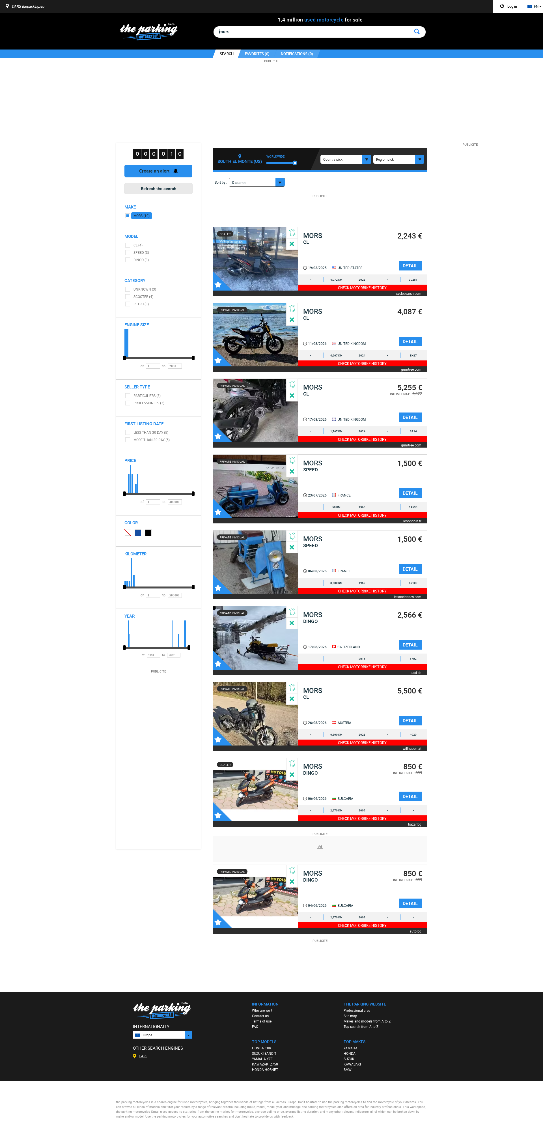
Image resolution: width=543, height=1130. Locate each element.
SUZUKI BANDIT (264, 1053)
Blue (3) (138, 533)
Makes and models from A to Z (367, 1021)
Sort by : (221, 182)
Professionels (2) (148, 403)
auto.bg (415, 931)
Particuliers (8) (147, 395)
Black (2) (148, 533)
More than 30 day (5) (151, 439)
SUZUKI (349, 1058)
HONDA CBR (261, 1048)
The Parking (152, 33)
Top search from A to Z (361, 1026)
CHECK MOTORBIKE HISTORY (362, 287)
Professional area (357, 1010)
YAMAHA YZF (262, 1058)
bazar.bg (414, 824)
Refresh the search (158, 188)
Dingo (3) (141, 259)
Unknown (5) (127, 532)
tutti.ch (416, 672)
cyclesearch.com (408, 293)
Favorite (222, 281)
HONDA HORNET (265, 1069)
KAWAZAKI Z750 (265, 1064)
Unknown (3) (144, 289)
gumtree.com (411, 369)
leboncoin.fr (412, 521)
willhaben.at (412, 748)
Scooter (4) (143, 296)
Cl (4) (138, 245)
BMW (348, 1069)
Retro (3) (141, 304)
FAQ (255, 1026)
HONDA (349, 1053)
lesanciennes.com (407, 596)
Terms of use (262, 1021)
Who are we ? (262, 1010)
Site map (350, 1015)
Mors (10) (141, 215)
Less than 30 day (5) (150, 432)
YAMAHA (350, 1048)
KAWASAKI (352, 1064)
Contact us (260, 1015)
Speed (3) (141, 252)
